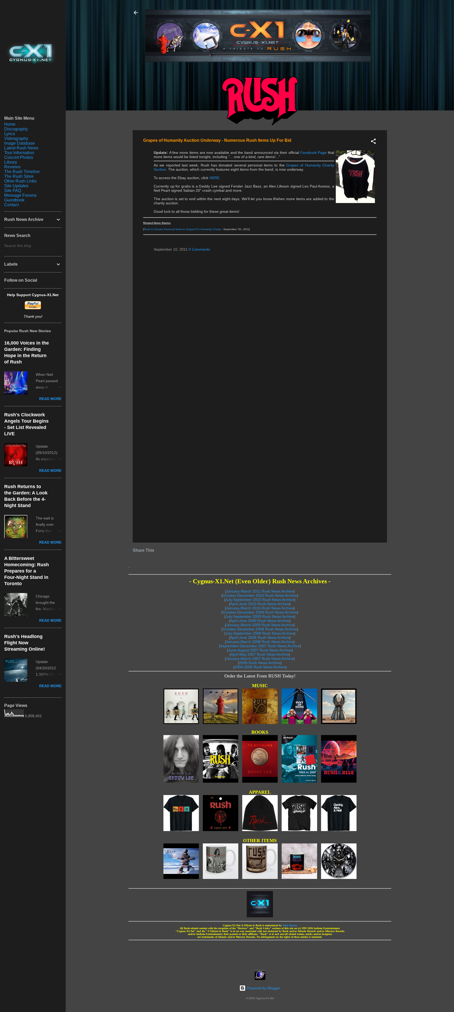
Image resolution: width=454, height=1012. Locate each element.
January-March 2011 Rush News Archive (260, 591)
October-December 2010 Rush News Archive (260, 595)
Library (10, 162)
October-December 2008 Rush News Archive (260, 629)
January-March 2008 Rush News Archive (260, 642)
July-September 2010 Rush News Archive (259, 600)
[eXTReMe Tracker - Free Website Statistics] (260, 978)
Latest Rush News (21, 148)
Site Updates (16, 186)
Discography (16, 129)
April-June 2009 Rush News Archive (260, 621)
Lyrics (9, 133)
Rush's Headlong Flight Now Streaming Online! (24, 643)
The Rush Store (19, 176)
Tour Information (19, 152)
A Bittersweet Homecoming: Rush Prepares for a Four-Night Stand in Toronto (26, 571)
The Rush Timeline (22, 171)
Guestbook (14, 200)
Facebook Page (313, 152)
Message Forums (20, 195)
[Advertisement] (259, 953)
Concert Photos (18, 157)
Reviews (12, 167)
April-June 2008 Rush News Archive (260, 637)
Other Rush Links (20, 181)
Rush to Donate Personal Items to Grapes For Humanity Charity (182, 229)
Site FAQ (12, 190)
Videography (16, 138)
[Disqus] (259, 323)
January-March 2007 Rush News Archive (260, 658)
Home (10, 124)
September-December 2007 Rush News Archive (260, 646)
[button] (373, 142)
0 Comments (199, 249)
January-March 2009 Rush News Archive (260, 625)
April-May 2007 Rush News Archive (260, 654)
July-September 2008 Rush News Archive (259, 633)
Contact (11, 205)
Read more (50, 399)
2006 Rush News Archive (260, 663)
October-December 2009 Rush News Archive (260, 612)
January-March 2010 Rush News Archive (260, 608)
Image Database (19, 143)
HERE (214, 178)
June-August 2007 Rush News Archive (260, 650)
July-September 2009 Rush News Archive (259, 616)
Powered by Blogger (263, 988)
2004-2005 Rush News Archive (260, 667)
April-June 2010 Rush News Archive (260, 604)
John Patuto (289, 925)
